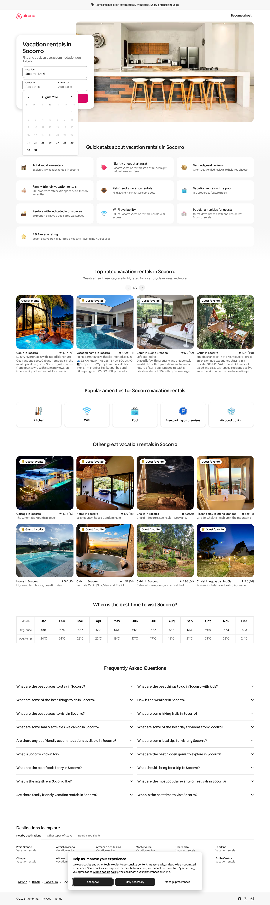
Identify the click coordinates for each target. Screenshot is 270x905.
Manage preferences (177, 882)
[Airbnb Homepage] (25, 15)
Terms (58, 898)
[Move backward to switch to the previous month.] (29, 97)
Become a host (241, 15)
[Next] (142, 288)
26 (50, 142)
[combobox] (55, 73)
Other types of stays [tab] (59, 835)
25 (42, 142)
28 (64, 142)
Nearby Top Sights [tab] (89, 835)
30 (28, 150)
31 (35, 150)
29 (72, 142)
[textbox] (38, 86)
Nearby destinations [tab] (28, 835)
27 (57, 142)
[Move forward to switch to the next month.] (72, 97)
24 (35, 142)
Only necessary (135, 882)
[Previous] (128, 288)
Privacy (46, 898)
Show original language (164, 4)
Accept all (93, 882)
